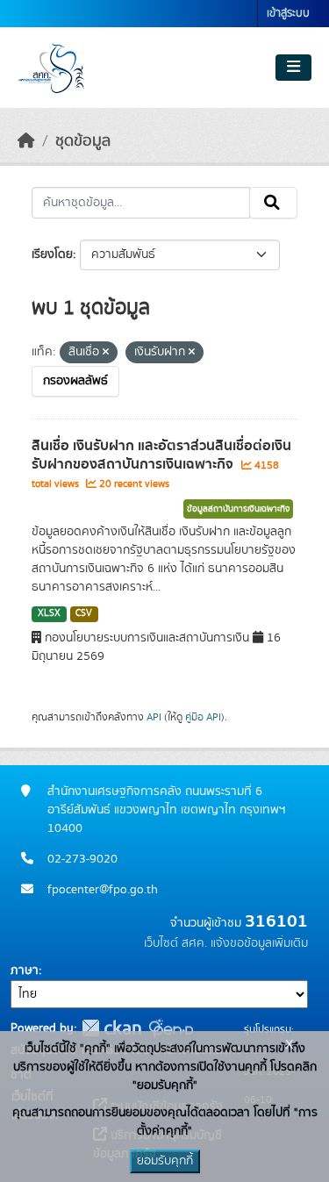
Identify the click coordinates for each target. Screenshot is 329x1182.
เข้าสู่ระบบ (288, 13)
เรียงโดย (52, 254)
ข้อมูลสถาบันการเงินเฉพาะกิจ (238, 509)
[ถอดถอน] (106, 353)
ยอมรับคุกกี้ (165, 1161)
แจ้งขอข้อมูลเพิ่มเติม (259, 943)
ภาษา (25, 970)
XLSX (49, 613)
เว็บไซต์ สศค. (175, 943)
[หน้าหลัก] (26, 141)
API (154, 717)
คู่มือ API (203, 717)
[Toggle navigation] (293, 67)
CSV (83, 613)
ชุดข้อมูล (83, 141)
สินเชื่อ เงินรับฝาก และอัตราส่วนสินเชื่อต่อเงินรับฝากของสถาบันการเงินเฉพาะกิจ (161, 455)
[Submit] (273, 202)
